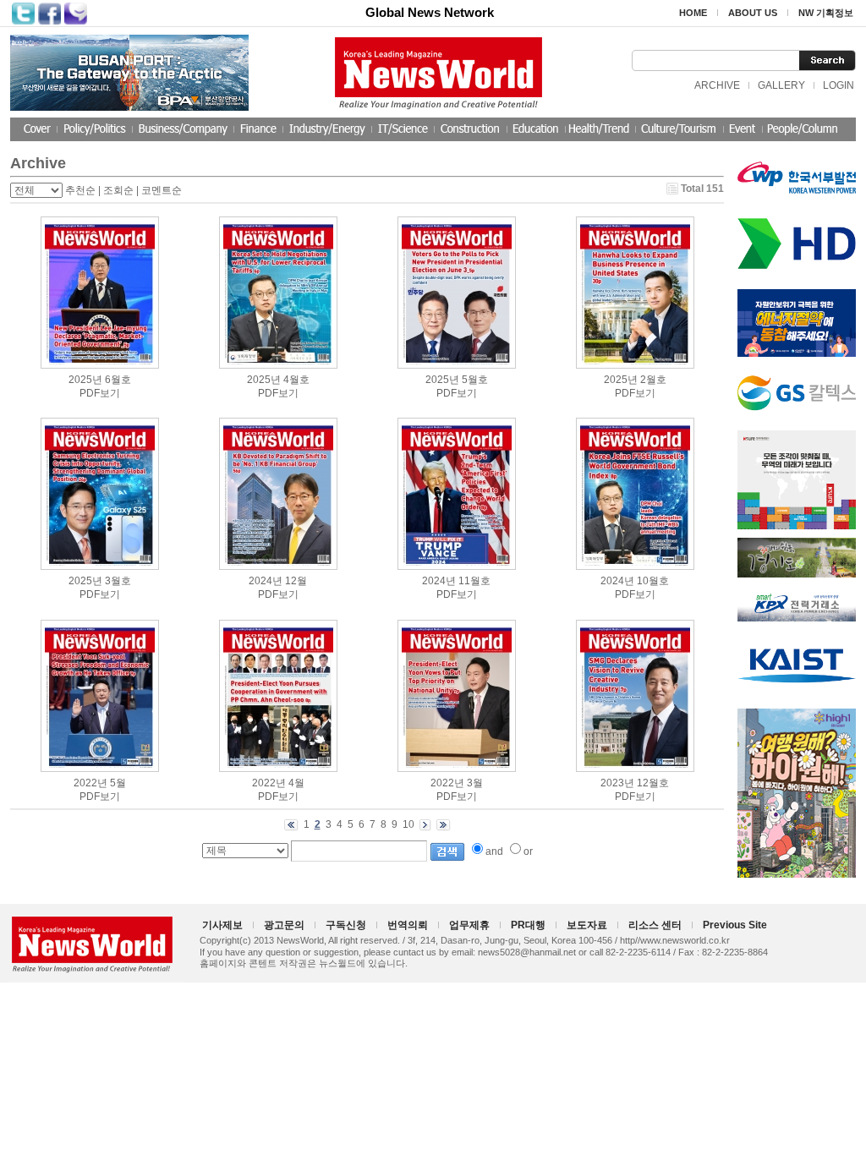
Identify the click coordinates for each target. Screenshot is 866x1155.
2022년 (90, 783)
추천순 (80, 190)
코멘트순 (161, 190)
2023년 (617, 783)
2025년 (85, 380)
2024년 (265, 581)
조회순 (118, 190)
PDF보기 (99, 393)
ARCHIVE (717, 85)
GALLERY (781, 85)
